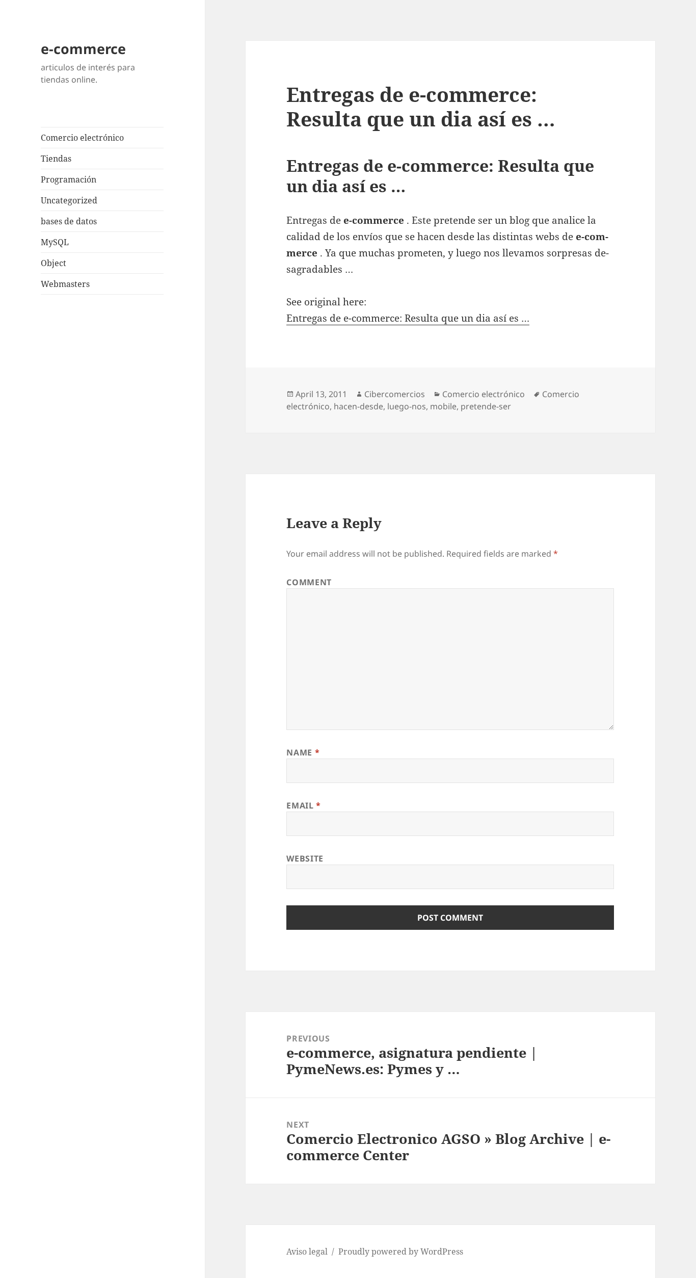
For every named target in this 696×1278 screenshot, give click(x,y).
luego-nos (406, 406)
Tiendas (56, 158)
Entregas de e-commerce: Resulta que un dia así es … (407, 318)
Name (302, 752)
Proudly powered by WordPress (400, 1251)
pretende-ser (486, 406)
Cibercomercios (394, 394)
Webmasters (65, 284)
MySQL (55, 242)
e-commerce (83, 48)
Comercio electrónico (82, 137)
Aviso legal (307, 1251)
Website (304, 858)
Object (53, 263)
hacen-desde (358, 406)
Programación (68, 179)
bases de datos (69, 221)
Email (303, 805)
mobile (443, 406)
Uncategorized (69, 200)
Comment (308, 582)
